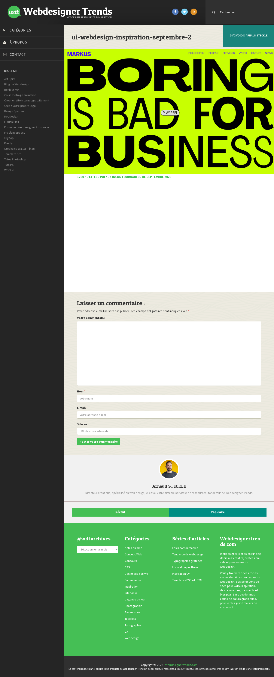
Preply (8, 143)
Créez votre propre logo (20, 106)
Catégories (20, 30)
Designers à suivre (137, 574)
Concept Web (133, 554)
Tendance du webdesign (188, 554)
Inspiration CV (181, 574)
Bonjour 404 (11, 90)
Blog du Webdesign (16, 84)
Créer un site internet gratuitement (26, 100)
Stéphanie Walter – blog (19, 149)
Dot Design (11, 116)
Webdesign (132, 638)
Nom (80, 391)
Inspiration (131, 586)
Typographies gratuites (187, 561)
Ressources (132, 612)
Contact (18, 54)
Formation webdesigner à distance (26, 127)
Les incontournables (185, 548)
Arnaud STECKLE (257, 35)
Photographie (133, 606)
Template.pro (12, 154)
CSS (127, 567)
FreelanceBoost (14, 132)
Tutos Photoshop (15, 159)
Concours (131, 561)
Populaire (218, 512)
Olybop (9, 138)
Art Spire (10, 79)
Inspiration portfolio (185, 567)
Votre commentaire (91, 318)
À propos (18, 42)
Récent (120, 512)
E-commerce (133, 580)
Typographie (133, 625)
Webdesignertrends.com (181, 665)
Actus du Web (133, 548)
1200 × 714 (84, 177)
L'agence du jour (135, 599)
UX (126, 631)
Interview (131, 593)
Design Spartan (14, 111)
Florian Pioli (11, 122)
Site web (83, 424)
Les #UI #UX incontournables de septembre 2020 (132, 177)
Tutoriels (130, 619)
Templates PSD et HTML (187, 580)
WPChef (9, 170)
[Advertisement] (169, 238)
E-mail (81, 408)
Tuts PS (9, 165)
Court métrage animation (20, 95)
